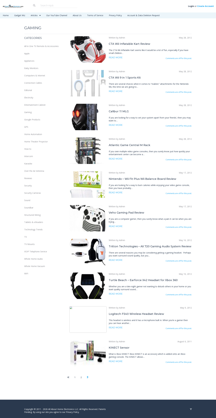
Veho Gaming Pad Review (126, 212)
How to (27, 149)
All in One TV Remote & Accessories (41, 46)
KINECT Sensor (119, 347)
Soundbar (28, 207)
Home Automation (33, 134)
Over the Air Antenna (34, 171)
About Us (77, 15)
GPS (26, 126)
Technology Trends (33, 229)
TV (25, 236)
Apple (27, 53)
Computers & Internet (34, 75)
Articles (34, 15)
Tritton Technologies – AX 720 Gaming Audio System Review (150, 246)
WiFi (26, 273)
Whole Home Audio (33, 258)
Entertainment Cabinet (35, 104)
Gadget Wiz (19, 15)
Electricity (28, 97)
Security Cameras (32, 193)
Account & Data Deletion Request (143, 15)
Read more (116, 57)
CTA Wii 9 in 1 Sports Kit (125, 77)
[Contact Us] (191, 409)
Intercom (28, 156)
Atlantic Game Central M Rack (129, 145)
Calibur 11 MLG (119, 111)
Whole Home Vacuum (34, 266)
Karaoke (28, 163)
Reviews (28, 178)
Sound (27, 200)
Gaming (28, 112)
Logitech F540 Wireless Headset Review (136, 314)
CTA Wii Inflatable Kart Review (129, 43)
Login (191, 6)
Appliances (29, 60)
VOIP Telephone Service (35, 251)
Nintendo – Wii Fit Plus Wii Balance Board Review (142, 179)
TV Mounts (29, 244)
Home (6, 15)
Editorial (28, 90)
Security (28, 185)
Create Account (205, 6)
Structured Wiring (32, 215)
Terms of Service (95, 15)
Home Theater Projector (36, 141)
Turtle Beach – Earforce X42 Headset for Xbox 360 (143, 280)
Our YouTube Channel (56, 15)
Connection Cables (33, 82)
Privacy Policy (115, 15)
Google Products (32, 119)
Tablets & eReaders (33, 222)
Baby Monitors (31, 68)
